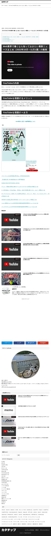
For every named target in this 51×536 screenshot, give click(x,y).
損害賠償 (3, 500)
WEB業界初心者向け (6, 480)
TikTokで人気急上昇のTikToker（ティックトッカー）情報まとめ (19, 199)
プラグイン (16, 521)
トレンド (3, 492)
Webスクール (4, 477)
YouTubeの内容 (5, 38)
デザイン (3, 490)
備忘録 (3, 497)
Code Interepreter (13, 512)
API (2, 463)
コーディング (17, 519)
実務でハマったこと (5, 498)
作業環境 (3, 495)
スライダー (24, 519)
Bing (40, 509)
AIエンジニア (22, 509)
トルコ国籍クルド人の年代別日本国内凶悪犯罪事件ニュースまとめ (20, 203)
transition (4, 516)
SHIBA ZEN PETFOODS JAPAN (10, 183)
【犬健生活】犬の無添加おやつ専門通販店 (13, 179)
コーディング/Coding (29, 529)
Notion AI (44, 512)
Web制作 (3, 479)
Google (25, 512)
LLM (35, 512)
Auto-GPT (35, 509)
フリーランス (4, 493)
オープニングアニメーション (34, 516)
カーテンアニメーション (7, 519)
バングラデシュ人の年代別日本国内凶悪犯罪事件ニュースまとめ (19, 206)
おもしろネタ (4, 484)
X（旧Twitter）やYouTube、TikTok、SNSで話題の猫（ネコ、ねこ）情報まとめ (23, 190)
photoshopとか (5, 474)
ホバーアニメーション (40, 521)
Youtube (3, 482)
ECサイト (3, 468)
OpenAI (4, 514)
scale (20, 514)
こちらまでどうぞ (12, 387)
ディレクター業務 (5, 489)
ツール (3, 487)
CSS (2, 466)
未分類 (3, 501)
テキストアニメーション (33, 519)
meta (39, 512)
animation (29, 509)
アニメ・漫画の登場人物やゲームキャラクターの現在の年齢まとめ (20, 186)
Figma (20, 512)
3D (3, 509)
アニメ (20, 516)
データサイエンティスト (7, 521)
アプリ (25, 516)
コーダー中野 (4, 485)
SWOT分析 (34, 514)
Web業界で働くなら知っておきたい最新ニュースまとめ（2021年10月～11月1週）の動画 (20, 36)
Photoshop (10, 514)
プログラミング (23, 521)
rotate (15, 514)
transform (41, 514)
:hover (7, 509)
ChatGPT (3, 464)
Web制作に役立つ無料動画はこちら (25, 121)
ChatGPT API (5, 512)
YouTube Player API (12, 516)
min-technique (4, 472)
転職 (2, 503)
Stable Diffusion (26, 514)
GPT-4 (30, 512)
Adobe (12, 509)
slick (2, 476)
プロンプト (31, 521)
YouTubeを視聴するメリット (8, 39)
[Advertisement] (25, 18)
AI (16, 509)
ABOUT (37, 529)
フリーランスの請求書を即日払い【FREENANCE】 (16, 176)
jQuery (3, 471)
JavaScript (4, 469)
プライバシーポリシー (44, 529)
